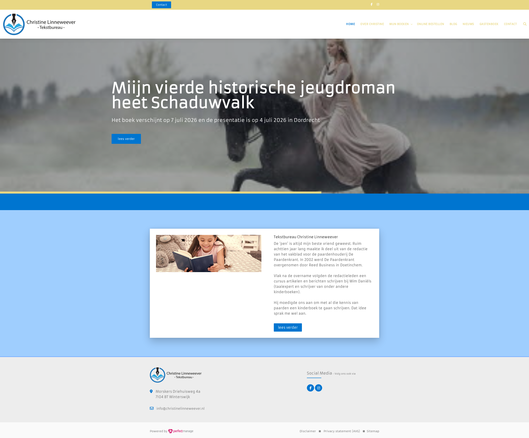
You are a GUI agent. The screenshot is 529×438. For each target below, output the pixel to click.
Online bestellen (430, 24)
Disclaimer (308, 431)
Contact (510, 24)
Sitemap (373, 431)
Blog (453, 24)
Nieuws (468, 24)
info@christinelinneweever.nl (180, 409)
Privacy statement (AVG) (342, 431)
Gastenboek (489, 24)
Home (350, 24)
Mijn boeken (399, 24)
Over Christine (372, 24)
